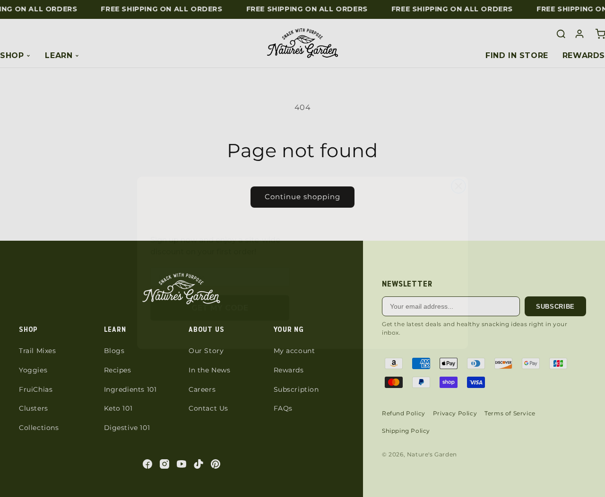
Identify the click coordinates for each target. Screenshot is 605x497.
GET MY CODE (219, 293)
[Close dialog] (458, 167)
